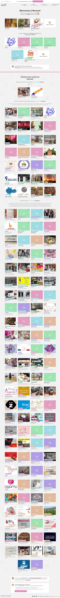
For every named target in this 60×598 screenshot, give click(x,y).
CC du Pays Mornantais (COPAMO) (35, 577)
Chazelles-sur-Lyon (48, 203)
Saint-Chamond (19, 203)
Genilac (16, 103)
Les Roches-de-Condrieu (13, 203)
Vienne (40, 104)
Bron (19, 204)
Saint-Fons (14, 104)
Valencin (24, 205)
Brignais (29, 84)
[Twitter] (36, 596)
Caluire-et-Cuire (34, 204)
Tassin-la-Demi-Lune (19, 104)
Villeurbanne (22, 204)
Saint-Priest (16, 204)
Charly (9, 103)
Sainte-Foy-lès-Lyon (42, 103)
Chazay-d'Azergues (23, 206)
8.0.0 (58, 596)
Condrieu (37, 104)
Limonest (46, 204)
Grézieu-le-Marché (45, 104)
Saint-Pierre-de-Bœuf (31, 205)
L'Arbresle (43, 204)
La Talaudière (39, 204)
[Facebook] (32, 596)
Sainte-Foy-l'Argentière (29, 104)
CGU (56, 596)
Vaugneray (19, 103)
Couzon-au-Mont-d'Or (38, 205)
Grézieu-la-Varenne (33, 103)
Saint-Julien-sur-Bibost (28, 204)
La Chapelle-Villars (48, 103)
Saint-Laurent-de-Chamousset (38, 203)
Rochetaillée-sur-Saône (46, 205)
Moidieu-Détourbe (44, 206)
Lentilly (12, 204)
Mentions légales (52, 596)
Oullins (37, 103)
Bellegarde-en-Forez (37, 206)
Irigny (22, 103)
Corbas (35, 104)
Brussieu (24, 104)
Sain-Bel (9, 204)
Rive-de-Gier (13, 103)
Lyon (43, 203)
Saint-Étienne (49, 206)
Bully (26, 205)
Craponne (27, 103)
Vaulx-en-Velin (20, 205)
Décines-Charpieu (11, 206)
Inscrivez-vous (17, 67)
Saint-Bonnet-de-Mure (30, 206)
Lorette (25, 103)
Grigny (31, 84)
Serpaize (31, 203)
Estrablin (50, 204)
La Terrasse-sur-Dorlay (26, 203)
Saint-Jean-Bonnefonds (14, 205)
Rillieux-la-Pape (17, 206)
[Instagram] (34, 596)
